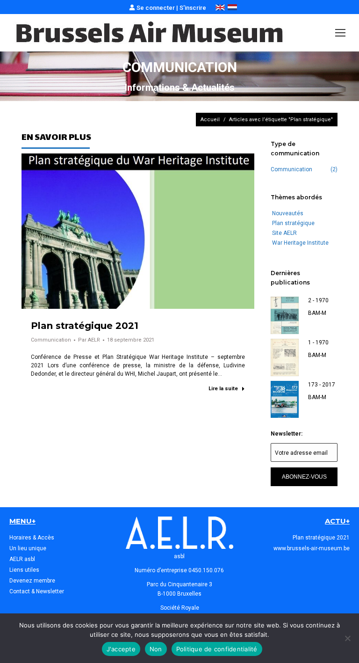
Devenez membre (32, 580)
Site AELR (284, 233)
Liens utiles (24, 570)
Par (89, 340)
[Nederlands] (232, 8)
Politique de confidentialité (217, 649)
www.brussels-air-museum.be (311, 548)
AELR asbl (22, 559)
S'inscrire (193, 7)
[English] (220, 8)
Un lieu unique (27, 548)
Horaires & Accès (31, 537)
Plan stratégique (293, 223)
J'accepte (121, 649)
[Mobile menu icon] (340, 32)
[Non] (347, 638)
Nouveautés (287, 213)
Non (156, 649)
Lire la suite (223, 389)
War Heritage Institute (300, 243)
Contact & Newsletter (36, 591)
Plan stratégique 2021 (84, 325)
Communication (51, 340)
